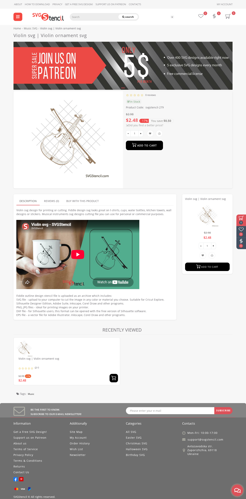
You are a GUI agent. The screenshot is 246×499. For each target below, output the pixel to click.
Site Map (76, 432)
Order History (80, 443)
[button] (227, 62)
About (18, 4)
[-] (128, 133)
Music (31, 394)
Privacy (57, 4)
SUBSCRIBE (223, 410)
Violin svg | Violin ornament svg (38, 358)
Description (28, 201)
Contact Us (21, 472)
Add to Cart (146, 145)
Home (17, 28)
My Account (225, 4)
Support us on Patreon (111, 4)
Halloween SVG (137, 449)
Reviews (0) (51, 201)
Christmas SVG (136, 443)
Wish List (76, 449)
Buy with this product (82, 201)
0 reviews (150, 95)
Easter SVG (134, 437)
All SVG (131, 432)
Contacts (135, 4)
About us (20, 443)
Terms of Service (25, 449)
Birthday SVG (135, 455)
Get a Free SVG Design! (79, 4)
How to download (37, 4)
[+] (140, 133)
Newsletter (78, 455)
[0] (215, 16)
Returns (19, 466)
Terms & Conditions (27, 460)
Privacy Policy (23, 455)
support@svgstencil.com (205, 439)
